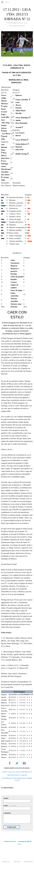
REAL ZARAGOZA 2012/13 (17, 26)
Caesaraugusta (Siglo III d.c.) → (24, 843)
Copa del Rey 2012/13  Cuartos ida (17, 775)
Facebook (10, 763)
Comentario (7, 813)
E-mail (10, 805)
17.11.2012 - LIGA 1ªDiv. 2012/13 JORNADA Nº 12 (17, 14)
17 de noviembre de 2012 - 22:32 (16, 23)
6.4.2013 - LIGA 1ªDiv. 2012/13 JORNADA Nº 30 (17, 772)
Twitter (17, 763)
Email (24, 763)
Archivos (17, 861)
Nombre (5, 798)
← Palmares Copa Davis (9, 841)
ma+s (7, 2)
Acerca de (5, 861)
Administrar (28, 861)
